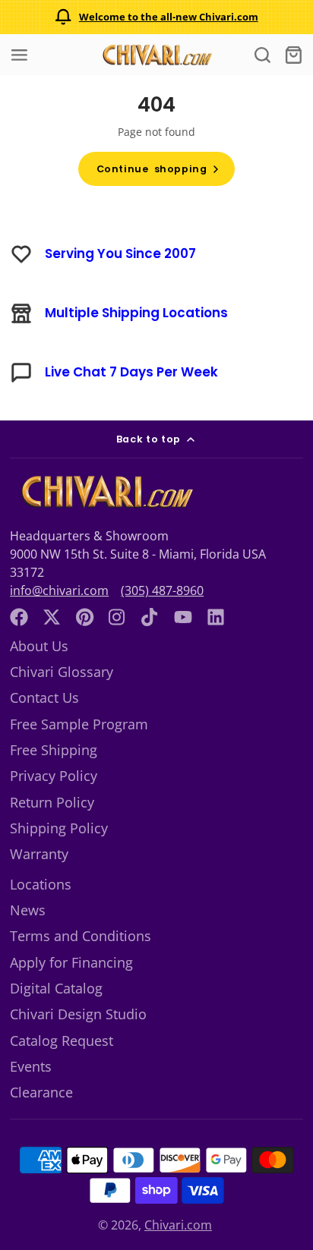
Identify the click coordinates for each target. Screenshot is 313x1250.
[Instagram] (118, 617)
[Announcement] (156, 17)
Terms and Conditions (80, 936)
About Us (39, 646)
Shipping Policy (59, 828)
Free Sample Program (79, 724)
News (28, 910)
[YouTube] (183, 617)
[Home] (156, 55)
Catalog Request (61, 1040)
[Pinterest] (85, 617)
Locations (40, 884)
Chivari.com (178, 1225)
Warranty (39, 854)
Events (31, 1066)
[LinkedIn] (216, 617)
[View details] (105, 492)
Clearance (41, 1092)
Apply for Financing (71, 962)
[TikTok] (150, 617)
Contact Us (44, 697)
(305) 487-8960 (162, 590)
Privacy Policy (53, 776)
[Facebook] (19, 617)
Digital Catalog (56, 988)
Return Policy (52, 802)
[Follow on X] (52, 617)
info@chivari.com (59, 590)
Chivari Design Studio (78, 1014)
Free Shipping (53, 750)
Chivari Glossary (61, 672)
